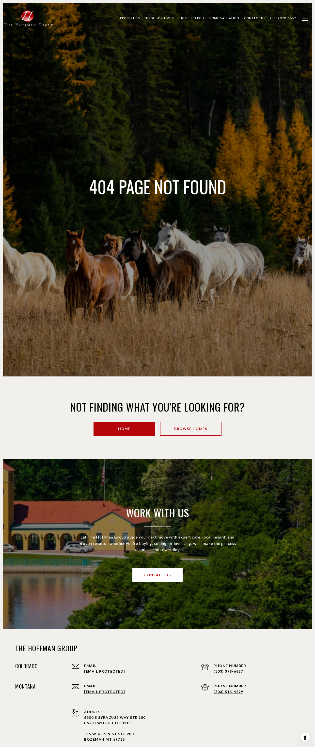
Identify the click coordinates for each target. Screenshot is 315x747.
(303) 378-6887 (228, 671)
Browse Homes (190, 429)
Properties (130, 18)
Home (124, 429)
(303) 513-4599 (228, 692)
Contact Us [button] (157, 575)
